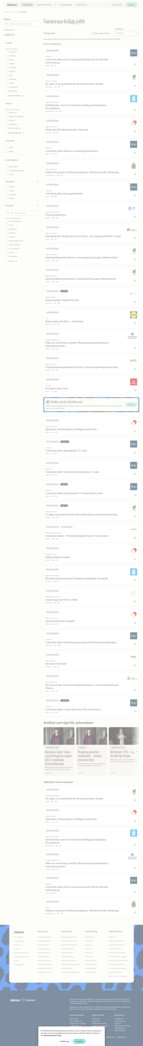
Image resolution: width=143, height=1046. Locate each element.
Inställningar (64, 1041)
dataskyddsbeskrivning (52, 1035)
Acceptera (79, 1041)
